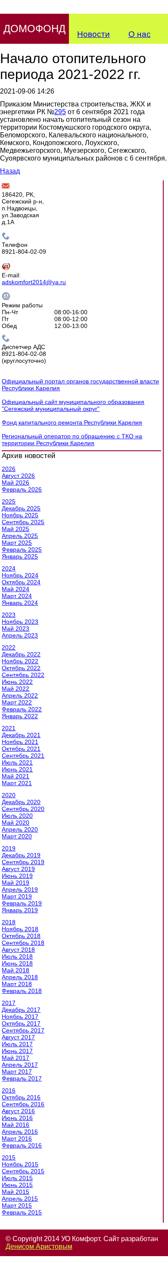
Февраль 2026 (22, 489)
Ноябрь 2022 (20, 661)
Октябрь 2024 (21, 582)
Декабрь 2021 (21, 735)
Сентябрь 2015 (23, 1171)
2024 (9, 568)
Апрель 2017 (20, 1064)
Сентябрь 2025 (23, 522)
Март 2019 (17, 896)
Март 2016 (17, 1138)
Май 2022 (15, 688)
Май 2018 (15, 970)
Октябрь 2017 (21, 1023)
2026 (9, 468)
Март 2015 (17, 1205)
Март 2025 (17, 542)
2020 (9, 795)
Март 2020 (17, 836)
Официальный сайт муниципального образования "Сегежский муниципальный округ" (73, 405)
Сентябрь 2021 (23, 755)
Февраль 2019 (22, 903)
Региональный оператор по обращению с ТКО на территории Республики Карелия (72, 439)
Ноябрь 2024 (20, 575)
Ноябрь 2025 (20, 515)
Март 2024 (17, 595)
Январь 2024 (20, 602)
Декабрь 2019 (21, 855)
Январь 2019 (20, 910)
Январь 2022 (20, 716)
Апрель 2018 (20, 977)
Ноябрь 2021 (20, 741)
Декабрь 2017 (21, 1009)
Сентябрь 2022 (23, 674)
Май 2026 (15, 482)
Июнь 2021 (17, 769)
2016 (9, 1090)
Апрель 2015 (20, 1198)
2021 (9, 728)
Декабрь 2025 (21, 508)
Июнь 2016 (17, 1117)
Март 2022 (17, 702)
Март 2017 (17, 1071)
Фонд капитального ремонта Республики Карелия (72, 422)
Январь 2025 (20, 556)
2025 (9, 501)
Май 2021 (15, 776)
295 (60, 111)
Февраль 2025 (22, 549)
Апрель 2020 (20, 829)
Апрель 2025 (20, 535)
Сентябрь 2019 (23, 862)
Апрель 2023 (20, 635)
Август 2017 (18, 1037)
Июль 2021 (17, 762)
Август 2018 (18, 949)
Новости (93, 34)
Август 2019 (18, 868)
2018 (9, 922)
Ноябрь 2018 (20, 929)
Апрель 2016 (20, 1131)
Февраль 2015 (22, 1212)
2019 (9, 848)
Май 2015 (15, 1191)
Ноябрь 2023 (20, 621)
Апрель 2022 (20, 695)
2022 (9, 647)
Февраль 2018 (22, 990)
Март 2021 (17, 783)
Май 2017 (15, 1057)
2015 (9, 1157)
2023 (9, 614)
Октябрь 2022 (21, 668)
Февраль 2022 (22, 709)
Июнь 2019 (17, 875)
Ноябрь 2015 (20, 1164)
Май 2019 (15, 882)
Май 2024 (15, 589)
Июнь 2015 (17, 1184)
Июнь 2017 (17, 1050)
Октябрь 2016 (21, 1097)
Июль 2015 (17, 1178)
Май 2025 (15, 528)
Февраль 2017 (22, 1078)
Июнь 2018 (17, 963)
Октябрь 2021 (21, 748)
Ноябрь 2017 (20, 1016)
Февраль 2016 (22, 1145)
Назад (10, 171)
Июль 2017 (17, 1044)
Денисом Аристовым (39, 1246)
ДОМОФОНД (34, 28)
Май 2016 (15, 1124)
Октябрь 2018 (21, 935)
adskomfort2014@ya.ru (34, 282)
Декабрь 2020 (21, 801)
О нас (139, 34)
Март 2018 (17, 984)
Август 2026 (18, 475)
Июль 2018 (17, 956)
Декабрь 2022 (21, 654)
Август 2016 (18, 1111)
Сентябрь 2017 (23, 1030)
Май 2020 (15, 822)
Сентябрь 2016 (23, 1104)
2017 (9, 1002)
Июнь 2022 (17, 681)
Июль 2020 (17, 815)
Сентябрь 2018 (23, 942)
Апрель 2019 (20, 889)
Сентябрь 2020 (23, 808)
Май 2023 (15, 628)
